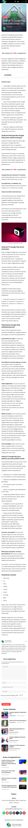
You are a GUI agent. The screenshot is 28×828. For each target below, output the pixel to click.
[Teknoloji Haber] (4, 1)
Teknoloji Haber (9, 26)
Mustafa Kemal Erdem (13, 732)
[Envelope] (7, 812)
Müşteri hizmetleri (17, 825)
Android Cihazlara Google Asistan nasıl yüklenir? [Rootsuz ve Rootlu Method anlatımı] (8, 763)
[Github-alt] (10, 812)
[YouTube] (18, 641)
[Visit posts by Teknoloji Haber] (4, 28)
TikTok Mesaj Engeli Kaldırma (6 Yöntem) (16, 729)
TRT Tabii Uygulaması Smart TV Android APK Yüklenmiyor (9, 786)
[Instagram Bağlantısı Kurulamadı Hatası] (4, 739)
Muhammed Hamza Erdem (14, 748)
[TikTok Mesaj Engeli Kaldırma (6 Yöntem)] (4, 731)
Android (5, 17)
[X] (16, 641)
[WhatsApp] (24, 641)
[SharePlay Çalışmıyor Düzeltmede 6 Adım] (4, 715)
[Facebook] (14, 641)
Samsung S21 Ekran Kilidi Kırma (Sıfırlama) (8, 771)
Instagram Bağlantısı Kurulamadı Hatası (17, 737)
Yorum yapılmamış (10, 28)
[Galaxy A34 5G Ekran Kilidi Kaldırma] (4, 723)
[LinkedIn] (22, 641)
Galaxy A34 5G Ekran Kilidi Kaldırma (17, 720)
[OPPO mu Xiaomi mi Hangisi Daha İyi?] (23, 779)
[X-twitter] (17, 812)
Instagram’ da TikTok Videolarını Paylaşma (17, 746)
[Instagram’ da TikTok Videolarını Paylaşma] (4, 748)
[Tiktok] (14, 812)
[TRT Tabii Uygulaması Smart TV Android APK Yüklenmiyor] (23, 787)
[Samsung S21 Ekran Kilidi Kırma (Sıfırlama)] (23, 772)
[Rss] (26, 641)
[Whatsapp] (3, 812)
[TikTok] (20, 641)
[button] (15, 1)
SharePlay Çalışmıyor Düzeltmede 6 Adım (17, 713)
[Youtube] (24, 812)
